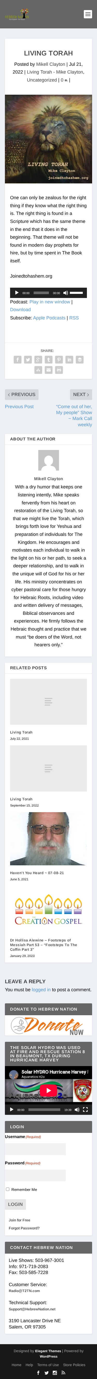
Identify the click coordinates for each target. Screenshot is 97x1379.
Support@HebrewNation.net (32, 1309)
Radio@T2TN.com (24, 1291)
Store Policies (74, 1365)
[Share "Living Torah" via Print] (59, 370)
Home (16, 1365)
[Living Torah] (48, 702)
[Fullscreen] (85, 1109)
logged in (41, 989)
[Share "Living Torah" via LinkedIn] (69, 359)
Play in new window (49, 301)
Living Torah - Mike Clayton (55, 72)
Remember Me (24, 1189)
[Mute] (65, 292)
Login (15, 1204)
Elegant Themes (48, 1351)
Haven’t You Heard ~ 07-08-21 (37, 873)
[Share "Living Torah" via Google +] (38, 359)
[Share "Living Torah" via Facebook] (17, 359)
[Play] (16, 292)
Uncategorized (42, 80)
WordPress (48, 1356)
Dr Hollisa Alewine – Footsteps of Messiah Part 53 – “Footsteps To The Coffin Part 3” (43, 944)
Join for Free (19, 1220)
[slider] (77, 292)
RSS (74, 317)
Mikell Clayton (50, 64)
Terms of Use (48, 1365)
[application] (48, 293)
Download (20, 309)
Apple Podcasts (49, 317)
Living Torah (21, 732)
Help (29, 1365)
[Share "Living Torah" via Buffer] (79, 359)
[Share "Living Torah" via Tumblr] (48, 359)
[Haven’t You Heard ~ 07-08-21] (48, 838)
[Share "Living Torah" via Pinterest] (59, 359)
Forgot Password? (24, 1228)
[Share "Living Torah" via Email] (48, 370)
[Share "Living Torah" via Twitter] (28, 359)
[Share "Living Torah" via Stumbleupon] (38, 370)
